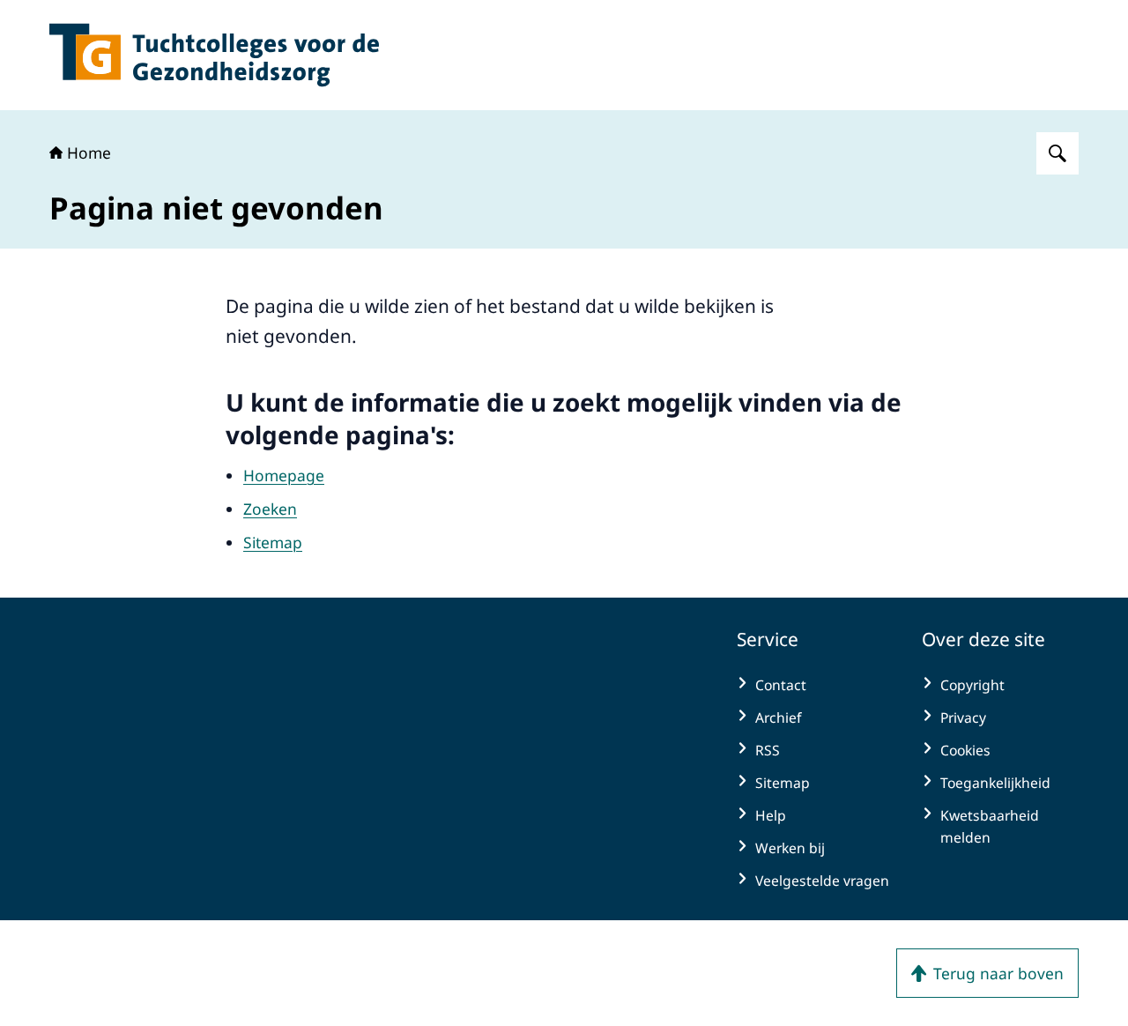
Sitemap (272, 542)
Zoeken (270, 508)
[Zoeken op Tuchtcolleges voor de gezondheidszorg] (1057, 153)
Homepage (283, 475)
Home (89, 152)
